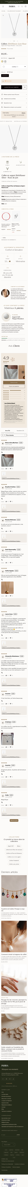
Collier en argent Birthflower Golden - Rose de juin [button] (11, 511)
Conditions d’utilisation (19, 1164)
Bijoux (18, 846)
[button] (3, 6)
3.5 (7, 261)
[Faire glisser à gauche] (10, 41)
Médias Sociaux (5, 1122)
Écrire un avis (14, 382)
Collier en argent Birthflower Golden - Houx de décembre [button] (11, 647)
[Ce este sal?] (9, 1180)
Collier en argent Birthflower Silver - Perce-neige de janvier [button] (11, 713)
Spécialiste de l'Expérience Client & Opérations (12, 1126)
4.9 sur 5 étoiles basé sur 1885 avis (9, 1086)
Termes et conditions (7, 1111)
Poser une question (14, 386)
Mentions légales (16, 1167)
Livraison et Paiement (7, 1100)
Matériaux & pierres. (21, 121)
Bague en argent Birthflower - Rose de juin (16, 225)
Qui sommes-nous (6, 1118)
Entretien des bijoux (6, 1096)
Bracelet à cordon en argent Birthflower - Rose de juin (6, 225)
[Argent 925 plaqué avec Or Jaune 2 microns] (2, 61)
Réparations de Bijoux (7, 1104)
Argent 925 (10, 846)
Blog (3, 1109)
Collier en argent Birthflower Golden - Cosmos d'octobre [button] (11, 815)
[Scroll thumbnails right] (23, 372)
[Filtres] (2, 435)
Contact (3, 1107)
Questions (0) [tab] (20, 430)
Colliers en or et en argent (14, 11)
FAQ (3, 1092)
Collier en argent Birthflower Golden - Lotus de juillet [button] (11, 786)
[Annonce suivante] (26, 2)
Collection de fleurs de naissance (14, 849)
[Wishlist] (18, 6)
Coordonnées (4, 1170)
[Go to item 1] (11, 372)
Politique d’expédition (6, 1167)
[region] (14, 327)
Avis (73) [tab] (7, 430)
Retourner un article (6, 1098)
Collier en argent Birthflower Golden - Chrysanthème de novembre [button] (11, 685)
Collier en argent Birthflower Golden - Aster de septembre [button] (11, 541)
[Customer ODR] (9, 1185)
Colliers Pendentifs (14, 860)
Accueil (3, 11)
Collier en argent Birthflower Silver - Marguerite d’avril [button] (11, 478)
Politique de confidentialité (7, 1164)
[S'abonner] (18, 1135)
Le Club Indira (5, 1094)
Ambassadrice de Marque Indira (9, 1124)
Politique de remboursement (8, 1161)
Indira (6, 1158)
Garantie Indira (5, 1102)
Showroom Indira (6, 1120)
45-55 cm (5, 75)
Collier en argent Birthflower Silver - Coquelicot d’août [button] (11, 757)
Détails (23, 112)
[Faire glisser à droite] (17, 41)
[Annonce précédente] (2, 2)
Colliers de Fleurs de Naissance (14, 853)
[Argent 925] (5, 61)
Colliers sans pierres (14, 864)
